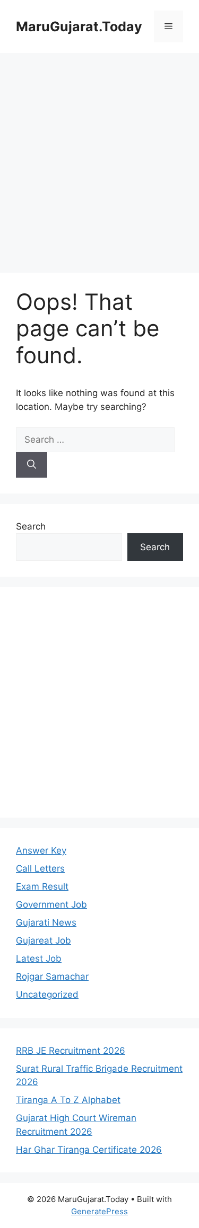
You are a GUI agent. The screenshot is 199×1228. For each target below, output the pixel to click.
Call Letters (40, 868)
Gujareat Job (43, 940)
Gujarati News (46, 922)
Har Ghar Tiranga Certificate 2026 (89, 1149)
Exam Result (42, 886)
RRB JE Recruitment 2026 (70, 1050)
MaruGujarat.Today (79, 26)
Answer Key (41, 850)
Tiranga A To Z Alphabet (68, 1100)
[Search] (31, 465)
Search (31, 526)
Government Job (51, 904)
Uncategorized (47, 994)
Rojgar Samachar (52, 976)
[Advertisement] (99, 157)
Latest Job (39, 958)
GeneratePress (99, 1211)
